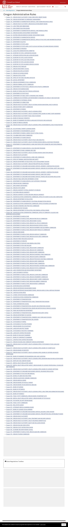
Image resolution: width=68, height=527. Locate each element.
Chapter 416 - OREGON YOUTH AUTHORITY (16, 155)
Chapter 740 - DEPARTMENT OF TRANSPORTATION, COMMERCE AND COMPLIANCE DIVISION (28, 317)
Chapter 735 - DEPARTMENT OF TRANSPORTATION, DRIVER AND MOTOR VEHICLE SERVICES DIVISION (31, 308)
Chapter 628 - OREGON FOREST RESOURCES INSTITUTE (19, 238)
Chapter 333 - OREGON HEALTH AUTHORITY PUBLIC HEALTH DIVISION (23, 116)
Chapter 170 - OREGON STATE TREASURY (16, 66)
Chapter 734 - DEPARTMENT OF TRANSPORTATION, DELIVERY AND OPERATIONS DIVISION (28, 306)
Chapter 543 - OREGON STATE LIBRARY (15, 188)
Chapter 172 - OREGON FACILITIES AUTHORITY (17, 71)
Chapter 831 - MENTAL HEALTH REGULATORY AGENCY (19, 363)
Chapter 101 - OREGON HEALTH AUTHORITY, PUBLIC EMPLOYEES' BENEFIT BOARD (26, 17)
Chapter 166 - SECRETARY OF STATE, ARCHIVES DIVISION (20, 62)
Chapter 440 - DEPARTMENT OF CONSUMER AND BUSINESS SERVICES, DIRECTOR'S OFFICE (28, 174)
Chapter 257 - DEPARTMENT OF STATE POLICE (17, 93)
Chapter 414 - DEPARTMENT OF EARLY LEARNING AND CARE (21, 150)
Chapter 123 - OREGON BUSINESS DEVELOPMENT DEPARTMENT (22, 33)
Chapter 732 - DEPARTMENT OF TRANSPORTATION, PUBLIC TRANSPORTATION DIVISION (27, 301)
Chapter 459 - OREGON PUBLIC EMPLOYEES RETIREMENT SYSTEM (22, 179)
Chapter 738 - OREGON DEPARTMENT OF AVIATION (18, 315)
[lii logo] (8, 6)
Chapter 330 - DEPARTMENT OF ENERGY (16, 109)
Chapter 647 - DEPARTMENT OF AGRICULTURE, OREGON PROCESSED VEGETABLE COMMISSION (29, 259)
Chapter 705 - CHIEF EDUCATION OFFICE (16, 292)
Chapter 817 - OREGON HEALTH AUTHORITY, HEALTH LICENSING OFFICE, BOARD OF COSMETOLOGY (30, 348)
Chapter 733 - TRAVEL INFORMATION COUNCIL (17, 304)
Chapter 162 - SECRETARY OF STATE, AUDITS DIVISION (19, 57)
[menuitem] (18, 6)
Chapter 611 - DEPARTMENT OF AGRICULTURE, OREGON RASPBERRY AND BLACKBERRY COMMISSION (31, 227)
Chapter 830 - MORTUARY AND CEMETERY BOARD (18, 361)
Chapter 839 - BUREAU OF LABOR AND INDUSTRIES (18, 376)
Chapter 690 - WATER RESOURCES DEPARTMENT (18, 286)
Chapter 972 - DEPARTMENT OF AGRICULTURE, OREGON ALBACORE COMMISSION (26, 432)
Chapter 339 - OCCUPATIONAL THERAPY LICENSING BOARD (20, 128)
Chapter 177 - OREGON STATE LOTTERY (16, 75)
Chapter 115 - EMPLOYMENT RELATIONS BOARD (18, 28)
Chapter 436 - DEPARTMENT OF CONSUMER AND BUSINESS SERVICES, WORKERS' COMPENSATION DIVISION (32, 166)
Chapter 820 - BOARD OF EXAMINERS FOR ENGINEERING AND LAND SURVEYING (25, 356)
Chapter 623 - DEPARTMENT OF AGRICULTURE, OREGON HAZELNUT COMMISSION (26, 234)
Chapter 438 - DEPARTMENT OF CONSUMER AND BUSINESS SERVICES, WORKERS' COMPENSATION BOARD (32, 172)
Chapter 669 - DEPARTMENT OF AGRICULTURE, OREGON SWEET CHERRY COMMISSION (27, 279)
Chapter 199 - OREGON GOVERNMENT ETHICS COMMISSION (21, 82)
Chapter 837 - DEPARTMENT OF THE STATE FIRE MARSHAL (20, 373)
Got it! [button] (63, 524)
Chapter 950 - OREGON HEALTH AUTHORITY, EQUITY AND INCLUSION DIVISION (25, 423)
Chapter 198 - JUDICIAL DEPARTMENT (15, 80)
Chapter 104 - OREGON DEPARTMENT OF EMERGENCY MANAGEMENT (23, 19)
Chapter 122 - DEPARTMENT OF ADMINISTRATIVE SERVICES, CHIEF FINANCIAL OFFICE (27, 30)
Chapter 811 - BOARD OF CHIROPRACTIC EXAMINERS (19, 337)
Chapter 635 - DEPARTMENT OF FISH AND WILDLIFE (18, 245)
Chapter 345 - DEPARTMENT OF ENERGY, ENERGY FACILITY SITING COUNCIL (24, 133)
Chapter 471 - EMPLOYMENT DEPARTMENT (16, 185)
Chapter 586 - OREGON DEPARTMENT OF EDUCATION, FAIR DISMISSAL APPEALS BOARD (27, 210)
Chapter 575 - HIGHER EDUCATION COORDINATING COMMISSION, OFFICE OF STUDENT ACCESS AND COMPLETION (34, 197)
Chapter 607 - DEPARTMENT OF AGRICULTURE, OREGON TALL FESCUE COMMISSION (26, 223)
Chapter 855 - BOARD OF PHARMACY (15, 393)
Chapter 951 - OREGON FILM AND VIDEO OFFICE (18, 425)
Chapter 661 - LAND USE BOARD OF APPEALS (17, 272)
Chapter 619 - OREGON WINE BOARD (15, 232)
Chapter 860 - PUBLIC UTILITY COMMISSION (16, 402)
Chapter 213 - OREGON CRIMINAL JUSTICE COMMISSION (20, 84)
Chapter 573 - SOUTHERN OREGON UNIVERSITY (18, 192)
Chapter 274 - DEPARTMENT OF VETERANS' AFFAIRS (18, 100)
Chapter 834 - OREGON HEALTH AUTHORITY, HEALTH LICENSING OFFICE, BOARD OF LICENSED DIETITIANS (32, 369)
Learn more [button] (42, 524)
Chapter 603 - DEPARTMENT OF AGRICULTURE (17, 216)
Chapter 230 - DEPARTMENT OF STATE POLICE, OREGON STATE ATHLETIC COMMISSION (27, 86)
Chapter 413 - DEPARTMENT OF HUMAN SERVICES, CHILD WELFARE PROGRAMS (25, 148)
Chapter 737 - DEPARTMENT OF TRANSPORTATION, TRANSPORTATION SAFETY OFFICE (27, 312)
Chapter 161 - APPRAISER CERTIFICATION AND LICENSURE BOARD (22, 55)
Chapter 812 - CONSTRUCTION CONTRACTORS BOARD (19, 339)
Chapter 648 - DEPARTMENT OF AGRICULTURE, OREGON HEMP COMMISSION (25, 261)
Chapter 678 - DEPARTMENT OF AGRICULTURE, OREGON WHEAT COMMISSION (25, 283)
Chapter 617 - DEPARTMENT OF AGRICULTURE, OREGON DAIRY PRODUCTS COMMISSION (28, 230)
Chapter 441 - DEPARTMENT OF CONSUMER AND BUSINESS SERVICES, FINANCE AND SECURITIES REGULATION (33, 176)
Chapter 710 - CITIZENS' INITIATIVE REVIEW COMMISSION (20, 295)
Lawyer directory (31, 6)
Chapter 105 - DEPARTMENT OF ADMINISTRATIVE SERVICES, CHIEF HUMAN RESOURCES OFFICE (29, 21)
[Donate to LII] (53, 6)
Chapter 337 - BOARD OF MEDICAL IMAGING (17, 122)
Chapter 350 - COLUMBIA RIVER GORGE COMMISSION (19, 135)
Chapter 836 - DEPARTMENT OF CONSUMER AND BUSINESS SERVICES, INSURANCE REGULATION (29, 371)
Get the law (24, 6)
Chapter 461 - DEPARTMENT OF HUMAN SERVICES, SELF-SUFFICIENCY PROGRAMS (26, 181)
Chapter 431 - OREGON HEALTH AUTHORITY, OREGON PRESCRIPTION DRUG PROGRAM (27, 164)
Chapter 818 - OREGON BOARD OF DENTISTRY (17, 350)
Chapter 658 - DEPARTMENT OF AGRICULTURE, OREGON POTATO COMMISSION (25, 268)
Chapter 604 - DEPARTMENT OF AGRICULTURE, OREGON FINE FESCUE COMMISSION (26, 218)
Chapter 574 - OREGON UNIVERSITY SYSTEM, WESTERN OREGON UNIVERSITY (25, 194)
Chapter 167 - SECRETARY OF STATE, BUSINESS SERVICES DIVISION (22, 64)
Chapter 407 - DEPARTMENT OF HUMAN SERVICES (18, 137)
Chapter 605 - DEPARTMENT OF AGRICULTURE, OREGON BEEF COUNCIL (23, 221)
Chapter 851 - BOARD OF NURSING (14, 387)
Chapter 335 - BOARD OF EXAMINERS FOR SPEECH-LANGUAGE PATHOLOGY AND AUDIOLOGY (29, 120)
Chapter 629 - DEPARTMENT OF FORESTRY (16, 241)
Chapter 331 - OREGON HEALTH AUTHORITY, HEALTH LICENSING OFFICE (24, 111)
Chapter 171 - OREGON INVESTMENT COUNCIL (17, 68)
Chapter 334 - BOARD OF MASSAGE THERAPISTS (18, 118)
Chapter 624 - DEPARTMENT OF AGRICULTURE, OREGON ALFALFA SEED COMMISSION (27, 236)
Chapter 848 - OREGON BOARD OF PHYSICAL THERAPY (19, 382)
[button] (65, 6)
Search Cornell (63, 2)
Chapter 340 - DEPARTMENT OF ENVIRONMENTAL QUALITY (20, 131)
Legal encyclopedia (41, 6)
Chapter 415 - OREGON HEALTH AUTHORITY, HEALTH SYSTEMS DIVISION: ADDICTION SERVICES (29, 152)
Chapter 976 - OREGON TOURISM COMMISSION (17, 434)
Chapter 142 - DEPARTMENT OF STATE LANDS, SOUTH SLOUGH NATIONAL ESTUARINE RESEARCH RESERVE (32, 46)
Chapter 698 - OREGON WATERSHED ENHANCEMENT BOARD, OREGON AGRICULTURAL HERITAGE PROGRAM (33, 290)
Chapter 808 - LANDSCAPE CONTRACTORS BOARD (18, 333)
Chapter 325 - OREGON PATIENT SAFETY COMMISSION (19, 107)
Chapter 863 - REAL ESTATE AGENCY (15, 405)
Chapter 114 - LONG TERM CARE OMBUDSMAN (17, 26)
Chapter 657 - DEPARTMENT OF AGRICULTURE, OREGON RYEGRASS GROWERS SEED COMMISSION (30, 265)
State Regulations (10, 10)
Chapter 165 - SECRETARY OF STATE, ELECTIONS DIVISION (20, 59)
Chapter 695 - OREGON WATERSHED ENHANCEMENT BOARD (21, 288)
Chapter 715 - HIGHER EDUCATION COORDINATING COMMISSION (22, 297)
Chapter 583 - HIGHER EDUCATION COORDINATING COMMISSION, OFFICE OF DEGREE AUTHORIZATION (31, 203)
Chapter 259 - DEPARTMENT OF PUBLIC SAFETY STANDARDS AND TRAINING (24, 95)
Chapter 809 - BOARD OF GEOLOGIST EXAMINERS (18, 335)
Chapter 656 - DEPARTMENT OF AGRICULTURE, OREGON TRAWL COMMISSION (25, 263)
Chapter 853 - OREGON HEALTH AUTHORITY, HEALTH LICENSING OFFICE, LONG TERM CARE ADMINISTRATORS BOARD (35, 391)
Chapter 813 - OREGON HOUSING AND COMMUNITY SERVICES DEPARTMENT (25, 342)
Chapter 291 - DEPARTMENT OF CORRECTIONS (17, 102)
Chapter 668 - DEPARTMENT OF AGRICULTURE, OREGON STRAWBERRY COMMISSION (27, 277)
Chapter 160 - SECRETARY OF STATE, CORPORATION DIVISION (21, 53)
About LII (18, 6)
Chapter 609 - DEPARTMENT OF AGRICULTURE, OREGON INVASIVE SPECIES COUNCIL (27, 225)
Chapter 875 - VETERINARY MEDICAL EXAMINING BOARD (20, 407)
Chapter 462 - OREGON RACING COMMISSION (17, 183)
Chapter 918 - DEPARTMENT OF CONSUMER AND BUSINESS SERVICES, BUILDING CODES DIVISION (30, 411)
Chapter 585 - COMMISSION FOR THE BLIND (17, 208)
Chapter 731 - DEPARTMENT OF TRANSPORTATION (18, 299)
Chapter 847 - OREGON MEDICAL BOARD (16, 380)
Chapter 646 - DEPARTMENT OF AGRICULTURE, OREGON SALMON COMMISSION (25, 256)
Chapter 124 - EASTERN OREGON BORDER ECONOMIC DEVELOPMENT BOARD (25, 35)
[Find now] (65, 7)
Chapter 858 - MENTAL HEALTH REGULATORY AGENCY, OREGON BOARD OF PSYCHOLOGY (28, 398)
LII (4, 10)
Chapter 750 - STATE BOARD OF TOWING (16, 321)
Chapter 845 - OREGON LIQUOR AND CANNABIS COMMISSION (21, 378)
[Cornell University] (4, 2)
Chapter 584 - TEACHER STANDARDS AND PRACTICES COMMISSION (22, 206)
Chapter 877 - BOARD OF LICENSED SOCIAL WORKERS (19, 409)
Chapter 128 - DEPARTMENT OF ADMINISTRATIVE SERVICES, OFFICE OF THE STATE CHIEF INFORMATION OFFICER (33, 39)
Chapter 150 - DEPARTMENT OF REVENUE (16, 48)
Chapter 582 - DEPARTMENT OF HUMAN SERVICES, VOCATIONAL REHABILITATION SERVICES (28, 201)
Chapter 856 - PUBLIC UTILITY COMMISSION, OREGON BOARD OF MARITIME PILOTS (26, 396)
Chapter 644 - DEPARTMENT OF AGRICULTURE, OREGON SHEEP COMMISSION (25, 252)
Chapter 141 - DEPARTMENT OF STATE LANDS (17, 44)
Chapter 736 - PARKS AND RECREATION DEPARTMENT (19, 310)
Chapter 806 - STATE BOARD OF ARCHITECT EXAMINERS (19, 330)
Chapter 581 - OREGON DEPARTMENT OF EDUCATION (19, 199)
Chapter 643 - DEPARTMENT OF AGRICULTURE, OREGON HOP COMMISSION (24, 250)
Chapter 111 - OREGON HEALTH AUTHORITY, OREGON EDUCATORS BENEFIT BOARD (26, 24)
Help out (48, 6)
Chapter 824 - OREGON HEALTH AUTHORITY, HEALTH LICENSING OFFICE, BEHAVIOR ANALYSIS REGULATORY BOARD (34, 358)
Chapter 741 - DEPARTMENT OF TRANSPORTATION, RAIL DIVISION (22, 319)
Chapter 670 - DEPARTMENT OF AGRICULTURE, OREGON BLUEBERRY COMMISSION (26, 281)
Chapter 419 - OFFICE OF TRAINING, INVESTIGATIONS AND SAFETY (22, 159)
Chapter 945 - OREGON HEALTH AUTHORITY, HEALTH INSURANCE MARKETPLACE (26, 420)
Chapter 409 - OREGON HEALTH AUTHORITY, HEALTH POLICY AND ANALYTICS (25, 140)
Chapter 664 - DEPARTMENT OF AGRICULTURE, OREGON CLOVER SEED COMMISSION (27, 274)
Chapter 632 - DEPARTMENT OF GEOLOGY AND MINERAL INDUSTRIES (23, 243)
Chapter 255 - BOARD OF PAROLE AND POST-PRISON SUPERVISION (22, 91)
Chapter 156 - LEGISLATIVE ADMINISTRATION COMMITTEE (20, 51)
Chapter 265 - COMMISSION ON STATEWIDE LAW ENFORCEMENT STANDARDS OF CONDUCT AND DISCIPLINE (33, 98)
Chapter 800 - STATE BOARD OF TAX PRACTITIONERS (19, 324)
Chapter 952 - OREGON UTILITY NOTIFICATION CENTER (19, 427)
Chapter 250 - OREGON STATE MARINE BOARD (17, 89)
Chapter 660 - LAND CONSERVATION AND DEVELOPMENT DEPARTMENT (24, 270)
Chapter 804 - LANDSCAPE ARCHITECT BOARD (17, 328)
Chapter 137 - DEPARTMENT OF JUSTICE (16, 42)
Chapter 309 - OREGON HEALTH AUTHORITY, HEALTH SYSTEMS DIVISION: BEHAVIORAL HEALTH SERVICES (32, 104)
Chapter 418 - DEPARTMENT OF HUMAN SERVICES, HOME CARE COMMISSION (25, 157)
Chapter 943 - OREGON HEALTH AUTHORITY (17, 416)
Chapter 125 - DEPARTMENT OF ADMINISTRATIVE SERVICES (20, 37)
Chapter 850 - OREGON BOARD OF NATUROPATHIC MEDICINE (21, 385)
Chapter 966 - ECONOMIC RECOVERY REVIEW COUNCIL (19, 429)
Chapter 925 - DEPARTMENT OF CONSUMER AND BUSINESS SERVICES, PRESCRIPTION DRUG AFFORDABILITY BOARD (34, 414)
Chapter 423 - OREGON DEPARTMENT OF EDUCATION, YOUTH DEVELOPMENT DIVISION (27, 161)
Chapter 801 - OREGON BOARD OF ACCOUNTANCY (18, 326)
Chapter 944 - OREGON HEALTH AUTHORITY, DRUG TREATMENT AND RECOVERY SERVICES (28, 418)
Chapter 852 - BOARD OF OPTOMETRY (15, 389)
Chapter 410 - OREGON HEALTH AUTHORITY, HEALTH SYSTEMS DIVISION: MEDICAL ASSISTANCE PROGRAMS (32, 142)
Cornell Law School (13, 2)
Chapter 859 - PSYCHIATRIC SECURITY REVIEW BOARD (19, 400)
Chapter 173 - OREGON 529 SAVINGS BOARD (17, 73)
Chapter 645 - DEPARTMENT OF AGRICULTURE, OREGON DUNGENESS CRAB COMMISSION (28, 254)
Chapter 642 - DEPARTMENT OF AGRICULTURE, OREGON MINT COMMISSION (25, 247)
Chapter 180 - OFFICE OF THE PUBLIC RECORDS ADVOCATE (20, 77)
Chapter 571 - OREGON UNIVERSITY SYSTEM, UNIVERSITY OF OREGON (23, 190)
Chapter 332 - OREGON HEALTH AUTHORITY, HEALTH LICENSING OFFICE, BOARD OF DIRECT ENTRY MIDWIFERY (33, 113)
